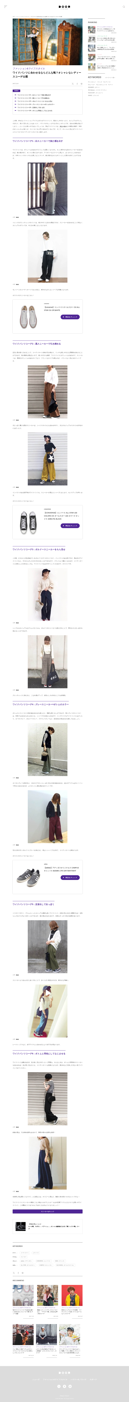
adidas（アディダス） (26, 1261)
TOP (14, 16)
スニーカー (63, 126)
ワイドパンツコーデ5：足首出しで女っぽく (31, 107)
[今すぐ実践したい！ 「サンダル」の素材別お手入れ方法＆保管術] (91, 48)
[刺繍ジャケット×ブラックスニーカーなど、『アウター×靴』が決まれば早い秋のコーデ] (47, 1295)
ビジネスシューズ (102, 84)
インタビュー (92, 82)
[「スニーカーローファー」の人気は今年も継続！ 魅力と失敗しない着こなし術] (91, 57)
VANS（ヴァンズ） (60, 1261)
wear (17, 217)
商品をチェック (71, 317)
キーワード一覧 (109, 77)
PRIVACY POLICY (64, 1396)
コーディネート (25, 1252)
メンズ (100, 82)
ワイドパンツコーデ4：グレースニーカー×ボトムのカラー (36, 104)
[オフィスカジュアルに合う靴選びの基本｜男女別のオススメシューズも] (91, 67)
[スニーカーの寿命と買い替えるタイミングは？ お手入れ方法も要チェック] (91, 39)
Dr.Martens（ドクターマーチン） (98, 90)
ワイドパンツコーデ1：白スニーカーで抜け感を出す (34, 95)
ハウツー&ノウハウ (78, 1379)
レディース (36, 1252)
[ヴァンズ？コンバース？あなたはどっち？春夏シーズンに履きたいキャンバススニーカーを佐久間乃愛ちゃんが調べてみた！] (69, 1334)
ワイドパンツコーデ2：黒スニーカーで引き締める (33, 98)
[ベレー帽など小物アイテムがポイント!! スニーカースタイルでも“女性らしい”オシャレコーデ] (23, 1334)
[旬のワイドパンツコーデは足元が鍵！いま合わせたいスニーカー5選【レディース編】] (23, 1295)
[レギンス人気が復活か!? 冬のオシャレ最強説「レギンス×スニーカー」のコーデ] (46, 1334)
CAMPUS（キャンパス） (45, 1265)
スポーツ (93, 1379)
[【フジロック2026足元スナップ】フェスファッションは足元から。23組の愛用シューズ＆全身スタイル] (91, 29)
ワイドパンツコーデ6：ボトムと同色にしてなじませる (35, 110)
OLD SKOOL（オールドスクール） (65, 1265)
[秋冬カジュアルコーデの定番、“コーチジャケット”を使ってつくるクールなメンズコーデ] (72, 1295)
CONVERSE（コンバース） (43, 1261)
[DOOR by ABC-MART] (64, 7)
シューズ (35, 1379)
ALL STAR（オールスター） (28, 1265)
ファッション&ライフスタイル (22, 16)
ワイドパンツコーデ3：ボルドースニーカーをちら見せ (35, 101)
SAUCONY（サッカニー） (96, 93)
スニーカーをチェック (47, 1211)
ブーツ (111, 84)
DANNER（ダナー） (94, 87)
